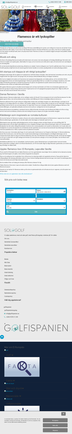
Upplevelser (7, 46)
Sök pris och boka (11, 44)
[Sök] (71, 7)
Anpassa (55, 430)
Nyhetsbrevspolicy (10, 293)
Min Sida (7, 262)
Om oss (6, 238)
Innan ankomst (8, 275)
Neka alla (55, 425)
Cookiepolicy (8, 296)
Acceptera (55, 420)
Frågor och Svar (9, 279)
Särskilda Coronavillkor (11, 242)
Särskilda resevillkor (10, 245)
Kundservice (8, 248)
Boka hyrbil (7, 266)
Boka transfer (8, 269)
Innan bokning (8, 272)
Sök (36, 212)
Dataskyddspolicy (9, 290)
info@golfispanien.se (11, 2)
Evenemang (14, 46)
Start (1, 46)
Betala (6, 259)
